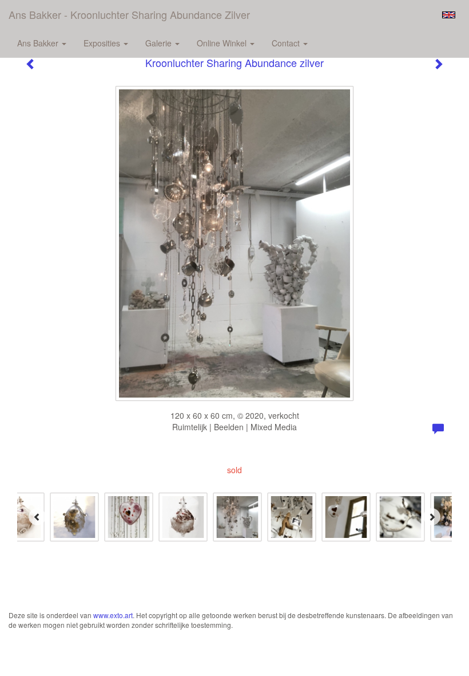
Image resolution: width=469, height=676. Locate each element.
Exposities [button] (103, 43)
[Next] (431, 516)
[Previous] (37, 516)
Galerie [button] (159, 43)
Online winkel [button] (223, 43)
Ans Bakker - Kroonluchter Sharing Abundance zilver (129, 14)
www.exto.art (113, 615)
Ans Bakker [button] (39, 43)
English (448, 14)
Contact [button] (287, 43)
